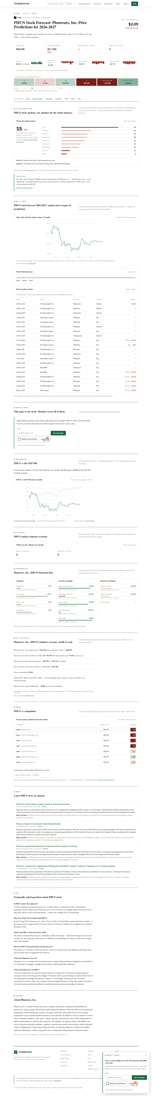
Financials (49, 99)
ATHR (18, 762)
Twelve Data (32, 263)
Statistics (58, 99)
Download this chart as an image (24, 521)
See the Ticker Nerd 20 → (25, 188)
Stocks (26, 13)
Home (18, 13)
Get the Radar (58, 433)
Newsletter (108, 4)
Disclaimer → (58, 1081)
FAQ (79, 99)
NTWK (18, 757)
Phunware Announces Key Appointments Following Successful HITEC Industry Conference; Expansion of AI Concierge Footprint (65, 866)
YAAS (18, 746)
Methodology (64, 1058)
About (118, 4)
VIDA (18, 741)
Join (134, 4)
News (73, 99)
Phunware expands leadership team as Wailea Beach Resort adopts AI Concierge (46, 846)
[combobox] (61, 4)
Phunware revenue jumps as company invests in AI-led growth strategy (43, 804)
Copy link (90, 650)
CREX (18, 751)
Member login (92, 1062)
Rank (27, 99)
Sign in (125, 4)
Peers (67, 99)
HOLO (18, 735)
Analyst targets (37, 99)
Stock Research (84, 4)
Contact (90, 1065)
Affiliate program (93, 1069)
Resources (97, 4)
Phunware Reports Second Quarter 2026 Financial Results (38, 823)
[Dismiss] (145, 1055)
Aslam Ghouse (29, 170)
